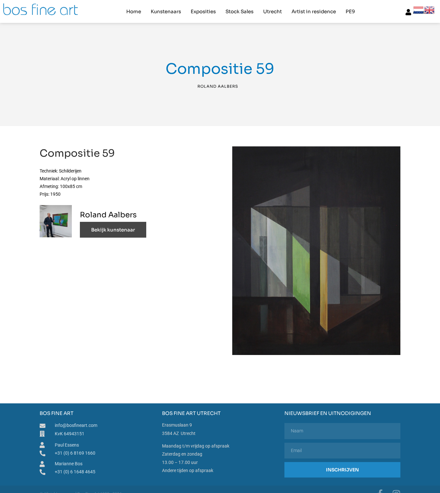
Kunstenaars (166, 11)
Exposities (203, 11)
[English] (429, 9)
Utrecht (272, 11)
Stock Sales (239, 11)
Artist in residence (314, 11)
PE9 (350, 11)
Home (133, 11)
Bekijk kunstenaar (113, 230)
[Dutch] (418, 9)
